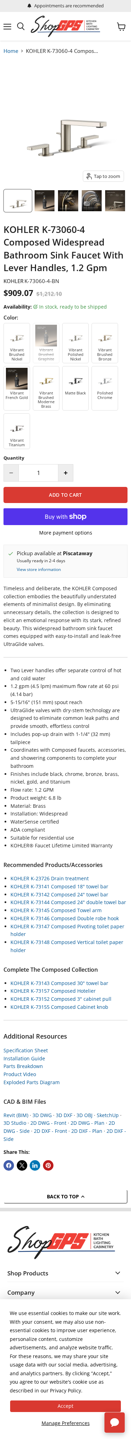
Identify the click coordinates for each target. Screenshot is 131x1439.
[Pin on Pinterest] (48, 1165)
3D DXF (64, 1115)
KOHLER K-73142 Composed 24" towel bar (59, 894)
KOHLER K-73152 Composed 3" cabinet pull (60, 999)
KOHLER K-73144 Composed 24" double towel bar (68, 902)
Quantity (13, 458)
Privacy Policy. (66, 1390)
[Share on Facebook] (8, 1165)
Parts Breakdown (23, 1066)
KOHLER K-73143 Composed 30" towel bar (59, 983)
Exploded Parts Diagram (31, 1082)
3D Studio (14, 1123)
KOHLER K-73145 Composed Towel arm (56, 910)
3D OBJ (85, 1115)
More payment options (65, 533)
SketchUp (108, 1115)
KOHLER (13, 280)
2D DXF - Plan (86, 1131)
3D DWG (42, 1115)
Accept (65, 1406)
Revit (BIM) (15, 1115)
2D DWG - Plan (87, 1123)
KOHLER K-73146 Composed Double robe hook (64, 918)
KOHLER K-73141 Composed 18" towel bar (59, 886)
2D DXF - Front (50, 1131)
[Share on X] (22, 1165)
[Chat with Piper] (114, 1422)
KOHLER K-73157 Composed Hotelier (53, 990)
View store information (39, 569)
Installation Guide (24, 1058)
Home (10, 50)
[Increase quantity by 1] (65, 473)
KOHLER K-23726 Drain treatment (49, 878)
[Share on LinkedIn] (35, 1165)
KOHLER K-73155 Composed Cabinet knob (59, 1007)
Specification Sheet (25, 1050)
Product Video (19, 1074)
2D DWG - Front (48, 1123)
